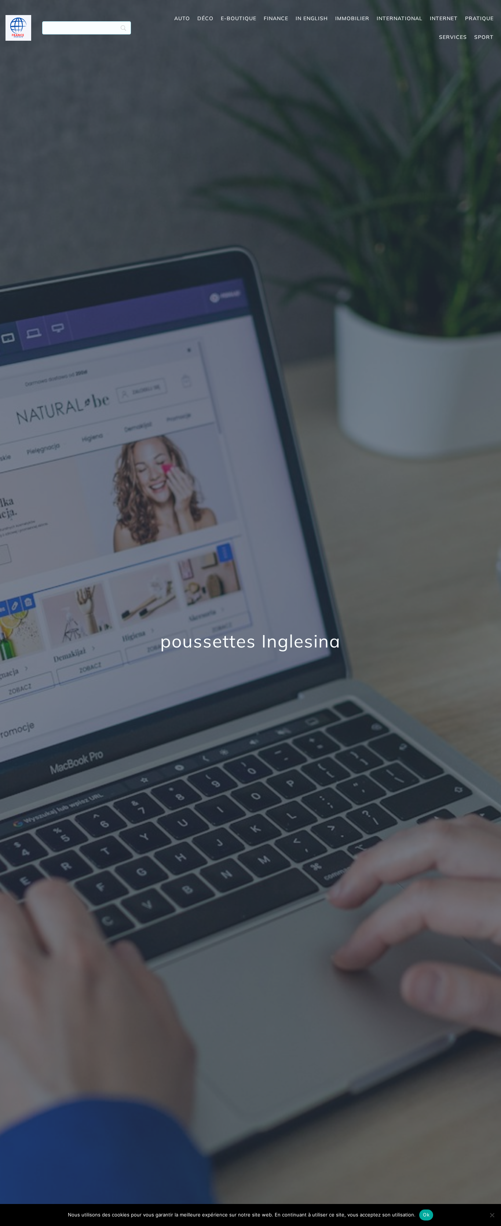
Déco (205, 18)
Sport (484, 37)
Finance (276, 18)
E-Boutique (238, 18)
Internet (444, 18)
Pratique (479, 18)
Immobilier (352, 18)
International (400, 18)
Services (453, 37)
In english (312, 18)
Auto (182, 18)
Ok (426, 1215)
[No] (491, 1215)
